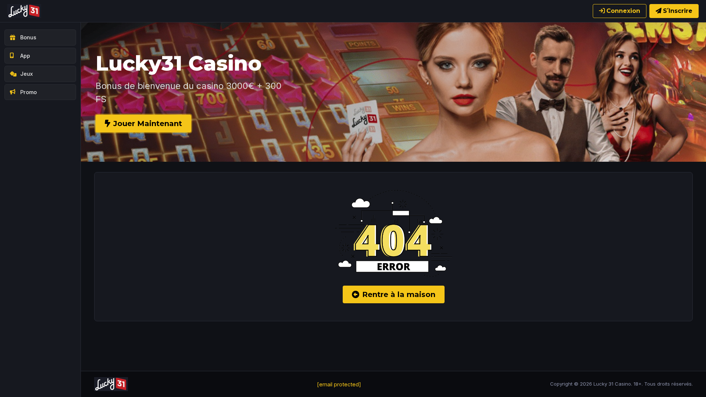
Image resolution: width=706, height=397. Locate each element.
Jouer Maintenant (147, 123)
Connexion (623, 10)
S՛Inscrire (677, 10)
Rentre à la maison (398, 294)
